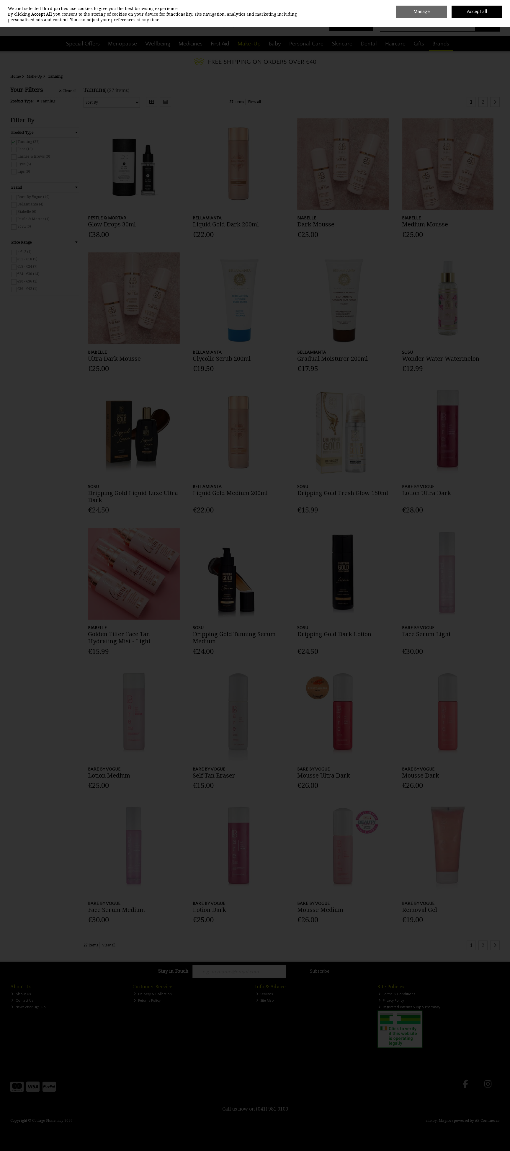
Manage (421, 11)
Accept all (477, 11)
